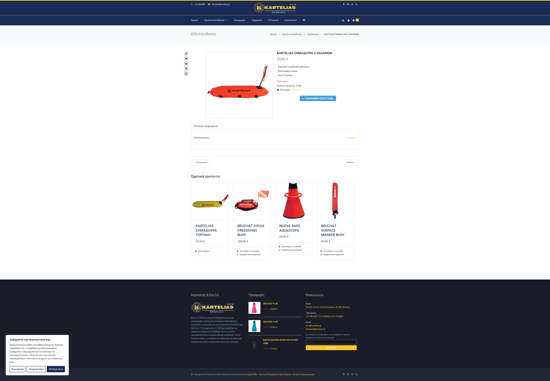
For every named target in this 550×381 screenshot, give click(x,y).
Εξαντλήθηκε (203, 251)
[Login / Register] (348, 19)
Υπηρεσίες (257, 20)
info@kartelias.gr (313, 326)
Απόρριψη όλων (36, 369)
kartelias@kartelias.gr (221, 4)
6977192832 (337, 316)
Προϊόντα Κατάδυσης (214, 20)
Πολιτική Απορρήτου (268, 374)
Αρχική (194, 20)
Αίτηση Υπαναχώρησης (304, 374)
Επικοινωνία (291, 20)
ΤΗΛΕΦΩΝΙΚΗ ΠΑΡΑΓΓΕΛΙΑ (318, 98)
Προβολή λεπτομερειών (249, 254)
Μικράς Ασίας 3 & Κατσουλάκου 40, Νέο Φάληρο (328, 307)
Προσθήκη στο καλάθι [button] (249, 251)
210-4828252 (325, 316)
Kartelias (352, 138)
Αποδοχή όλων (56, 369)
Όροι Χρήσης (285, 374)
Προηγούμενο (202, 162)
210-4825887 (312, 316)
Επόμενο (350, 162)
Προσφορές (239, 20)
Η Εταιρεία (273, 20)
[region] (37, 355)
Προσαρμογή (17, 369)
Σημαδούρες (313, 34)
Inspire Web (252, 374)
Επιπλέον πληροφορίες (206, 126)
